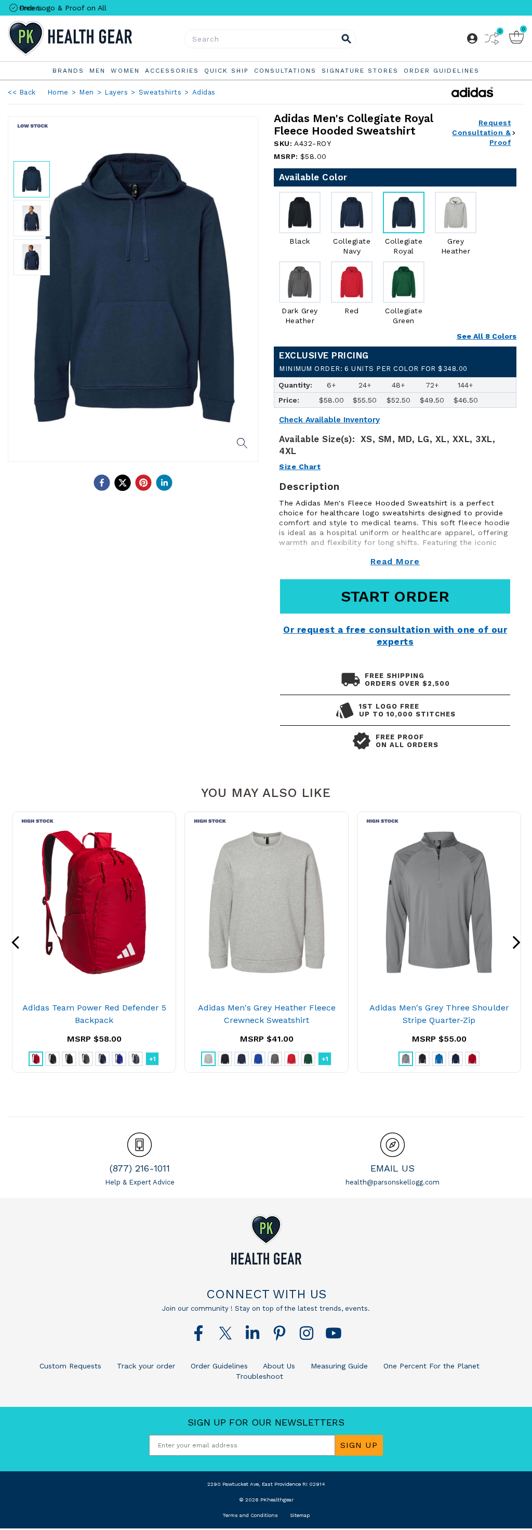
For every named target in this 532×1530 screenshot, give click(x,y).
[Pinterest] (279, 1333)
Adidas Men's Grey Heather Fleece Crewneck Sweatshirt (267, 1014)
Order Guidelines (218, 1366)
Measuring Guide (338, 1366)
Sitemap (300, 1515)
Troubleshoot (259, 1376)
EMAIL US (392, 1168)
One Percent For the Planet (430, 1366)
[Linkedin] (252, 1333)
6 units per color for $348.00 (373, 368)
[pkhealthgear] (266, 1240)
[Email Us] (392, 1145)
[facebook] (102, 482)
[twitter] (122, 482)
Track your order (144, 1366)
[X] (225, 1333)
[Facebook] (198, 1333)
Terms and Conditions (250, 1515)
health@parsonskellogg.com (392, 1182)
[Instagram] (306, 1333)
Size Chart (300, 466)
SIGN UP (359, 1445)
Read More (395, 561)
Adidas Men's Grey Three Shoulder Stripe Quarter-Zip (439, 1014)
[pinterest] (143, 482)
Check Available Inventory (329, 420)
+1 (152, 1058)
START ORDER (395, 596)
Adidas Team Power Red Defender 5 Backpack (94, 1014)
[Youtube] (333, 1333)
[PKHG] (94, 38)
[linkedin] (164, 482)
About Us (278, 1366)
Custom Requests (70, 1366)
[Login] (472, 38)
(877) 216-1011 (140, 1168)
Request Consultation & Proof (481, 132)
